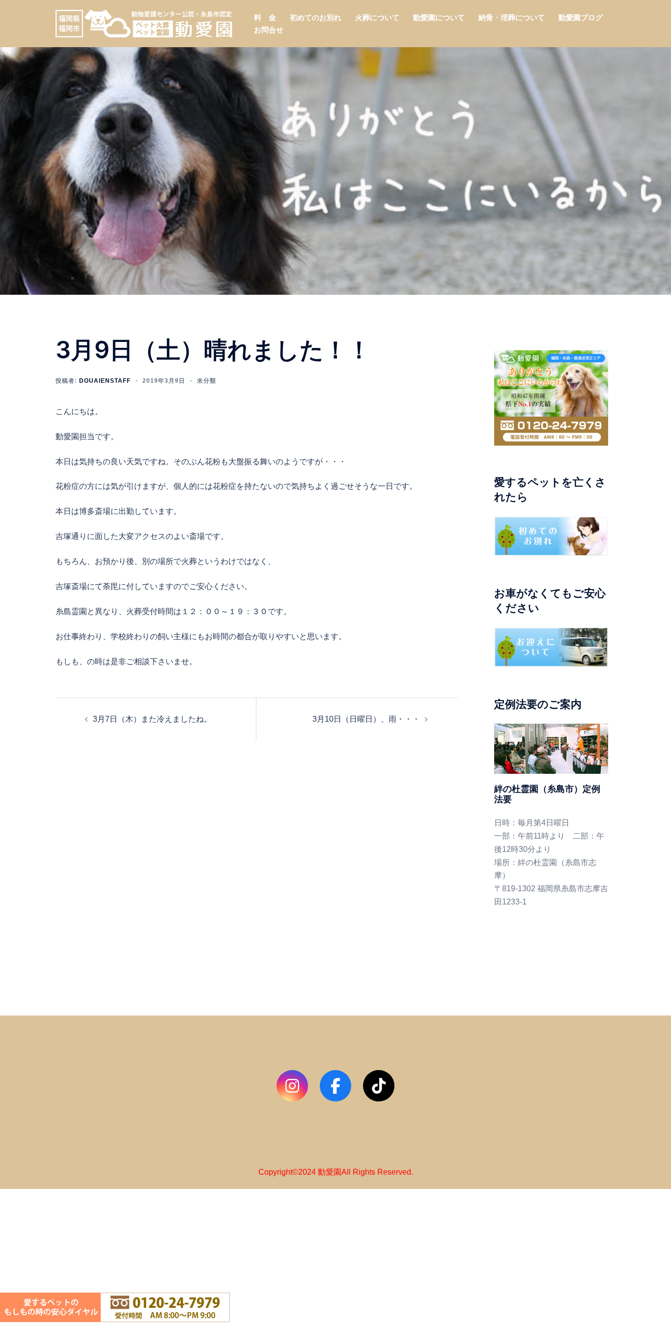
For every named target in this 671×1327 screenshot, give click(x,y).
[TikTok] (378, 1085)
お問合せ (268, 30)
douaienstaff (105, 380)
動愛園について (439, 17)
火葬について (377, 17)
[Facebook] (335, 1085)
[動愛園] (144, 23)
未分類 (206, 380)
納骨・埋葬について (511, 17)
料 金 (265, 17)
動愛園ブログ (581, 17)
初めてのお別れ (315, 17)
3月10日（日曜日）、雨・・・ (366, 719)
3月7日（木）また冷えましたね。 (152, 719)
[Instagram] (292, 1085)
